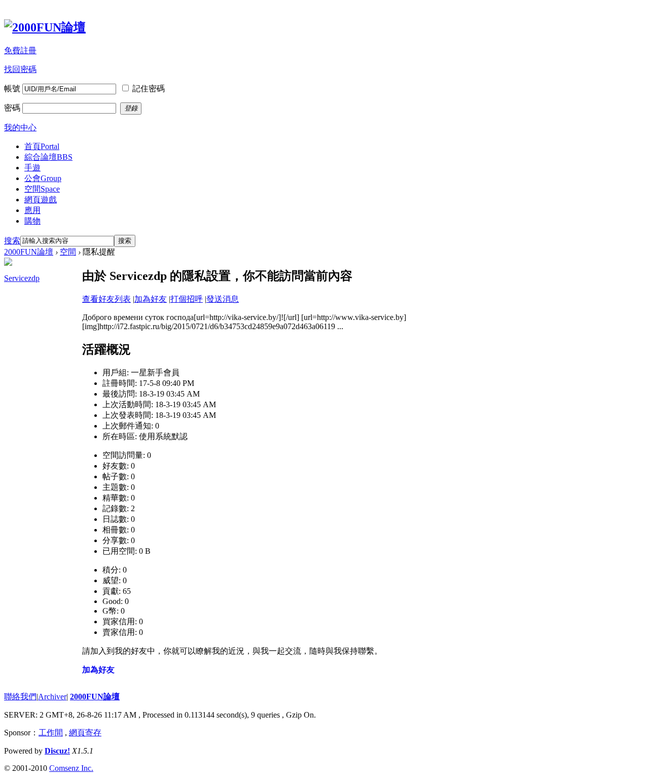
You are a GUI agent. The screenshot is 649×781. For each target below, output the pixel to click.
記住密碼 (148, 88)
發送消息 (222, 299)
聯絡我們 (20, 696)
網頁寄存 (85, 732)
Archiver (52, 696)
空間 (42, 189)
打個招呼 (186, 299)
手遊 (32, 167)
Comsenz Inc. (71, 768)
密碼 (12, 107)
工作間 (51, 732)
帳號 (12, 88)
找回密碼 (20, 69)
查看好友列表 (106, 299)
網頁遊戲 (40, 199)
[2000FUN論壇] (45, 27)
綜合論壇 (48, 157)
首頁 (41, 146)
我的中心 (20, 127)
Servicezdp (22, 278)
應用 (32, 210)
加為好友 (150, 299)
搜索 (12, 240)
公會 (42, 178)
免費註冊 (20, 50)
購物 (32, 221)
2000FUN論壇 (28, 251)
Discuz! (57, 751)
